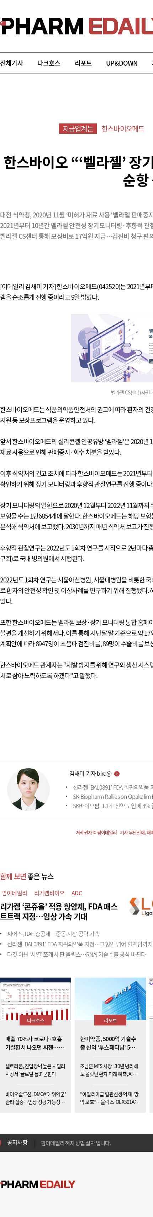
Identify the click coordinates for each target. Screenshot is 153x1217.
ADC (77, 893)
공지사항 (17, 1142)
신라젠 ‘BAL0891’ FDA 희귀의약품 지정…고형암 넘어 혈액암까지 (80, 944)
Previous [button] (43, 1138)
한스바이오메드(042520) (88, 286)
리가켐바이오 (49, 893)
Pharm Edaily (37, 1184)
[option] (97, 1142)
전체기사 (11, 63)
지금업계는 (78, 128)
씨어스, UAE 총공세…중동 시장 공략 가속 (53, 933)
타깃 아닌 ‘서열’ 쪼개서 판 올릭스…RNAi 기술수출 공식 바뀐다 (76, 954)
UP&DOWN (121, 63)
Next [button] (43, 1146)
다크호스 (48, 63)
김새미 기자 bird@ (90, 773)
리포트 (83, 63)
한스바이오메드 (122, 128)
